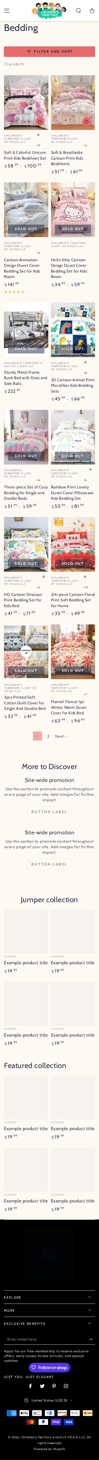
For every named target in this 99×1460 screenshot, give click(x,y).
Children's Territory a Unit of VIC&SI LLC (53, 1437)
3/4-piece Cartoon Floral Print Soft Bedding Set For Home (73, 600)
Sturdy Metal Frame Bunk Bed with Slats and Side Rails (25, 378)
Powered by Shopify (49, 1449)
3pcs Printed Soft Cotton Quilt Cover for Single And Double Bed (25, 703)
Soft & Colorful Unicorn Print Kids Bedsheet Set (25, 155)
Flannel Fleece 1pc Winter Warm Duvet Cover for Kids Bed (69, 707)
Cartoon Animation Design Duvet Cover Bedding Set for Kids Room (22, 268)
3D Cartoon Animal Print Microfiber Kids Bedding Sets (73, 386)
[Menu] (7, 10)
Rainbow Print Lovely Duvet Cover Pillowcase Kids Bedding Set (72, 493)
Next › (60, 736)
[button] (78, 10)
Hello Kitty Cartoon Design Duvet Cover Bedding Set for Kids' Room (69, 268)
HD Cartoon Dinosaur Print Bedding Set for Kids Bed (23, 600)
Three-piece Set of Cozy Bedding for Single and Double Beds (26, 493)
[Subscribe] (92, 1339)
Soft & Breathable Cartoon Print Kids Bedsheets (67, 158)
